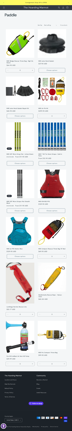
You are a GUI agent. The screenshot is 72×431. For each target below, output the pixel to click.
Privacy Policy (9, 393)
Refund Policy (9, 388)
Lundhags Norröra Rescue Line (17, 307)
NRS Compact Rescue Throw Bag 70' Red (51, 249)
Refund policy (35, 426)
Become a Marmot (42, 380)
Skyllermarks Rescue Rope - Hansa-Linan (50, 295)
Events (38, 388)
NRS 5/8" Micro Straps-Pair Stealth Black (18, 202)
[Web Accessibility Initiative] (3, 426)
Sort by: (40, 25)
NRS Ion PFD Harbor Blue (15, 249)
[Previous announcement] (4, 3)
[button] (4, 8)
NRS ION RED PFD (44, 201)
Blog (38, 384)
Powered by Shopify (26, 426)
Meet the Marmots (10, 384)
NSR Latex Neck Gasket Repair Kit (18, 108)
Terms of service (54, 426)
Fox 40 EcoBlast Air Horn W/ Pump (18, 356)
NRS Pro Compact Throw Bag (48, 352)
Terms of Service (10, 397)
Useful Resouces (41, 393)
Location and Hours (11, 380)
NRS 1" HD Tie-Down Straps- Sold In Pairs (50, 155)
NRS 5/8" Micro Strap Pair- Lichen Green (20, 154)
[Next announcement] (68, 3)
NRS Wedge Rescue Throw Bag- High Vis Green (20, 62)
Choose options (52, 70)
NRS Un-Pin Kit (43, 108)
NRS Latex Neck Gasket (46, 61)
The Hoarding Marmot (14, 426)
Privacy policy (44, 426)
